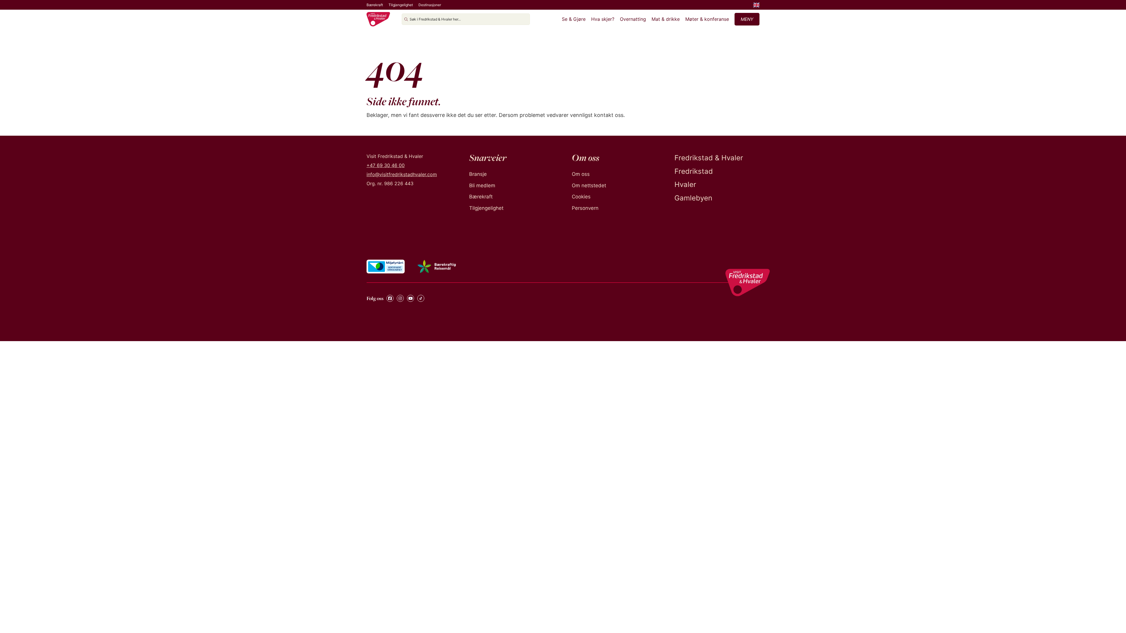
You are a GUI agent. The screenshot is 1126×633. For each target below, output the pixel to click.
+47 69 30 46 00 (386, 165)
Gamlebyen (693, 198)
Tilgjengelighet (401, 5)
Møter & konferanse (707, 19)
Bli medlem (482, 185)
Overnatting (633, 19)
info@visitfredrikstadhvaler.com (402, 174)
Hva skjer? (602, 19)
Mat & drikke (666, 19)
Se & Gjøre (574, 19)
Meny (747, 19)
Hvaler (685, 184)
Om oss (581, 174)
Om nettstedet (589, 185)
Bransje (478, 174)
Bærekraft (375, 5)
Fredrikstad (693, 171)
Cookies (581, 197)
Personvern (585, 208)
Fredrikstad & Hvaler (708, 158)
